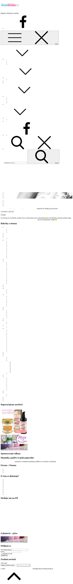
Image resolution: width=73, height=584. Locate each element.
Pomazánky (11, 339)
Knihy (9, 301)
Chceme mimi (8, 78)
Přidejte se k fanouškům (7, 461)
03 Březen (11, 266)
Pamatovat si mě (7, 553)
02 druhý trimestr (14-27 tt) (15, 380)
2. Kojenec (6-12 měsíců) (15, 250)
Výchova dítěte (12, 256)
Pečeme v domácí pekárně (15, 336)
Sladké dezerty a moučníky (15, 344)
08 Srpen (10, 274)
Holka (9, 282)
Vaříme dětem (12, 349)
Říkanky (10, 291)
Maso (9, 331)
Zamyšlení (7, 397)
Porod (6, 104)
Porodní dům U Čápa (17, 368)
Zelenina (10, 351)
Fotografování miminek (14, 359)
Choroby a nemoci (13, 251)
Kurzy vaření (11, 230)
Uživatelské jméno (6, 550)
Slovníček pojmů (9, 354)
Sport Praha (7, 494)
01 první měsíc (12, 241)
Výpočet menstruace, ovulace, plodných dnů (20, 79)
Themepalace (57, 568)
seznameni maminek (10, 483)
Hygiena (10, 384)
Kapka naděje (15, 364)
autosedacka (7, 486)
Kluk (9, 283)
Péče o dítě (11, 254)
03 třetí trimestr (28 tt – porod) (16, 381)
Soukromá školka (9, 484)
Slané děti (14, 370)
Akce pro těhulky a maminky (12, 227)
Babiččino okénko (9, 233)
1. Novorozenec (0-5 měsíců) (16, 248)
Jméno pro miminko (13, 98)
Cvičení (10, 383)
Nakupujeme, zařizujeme (11, 294)
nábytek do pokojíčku (10, 480)
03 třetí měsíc (11, 245)
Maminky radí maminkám (15, 99)
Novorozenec (8, 470)
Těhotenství (7, 96)
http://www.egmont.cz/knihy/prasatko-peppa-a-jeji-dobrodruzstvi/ (19, 219)
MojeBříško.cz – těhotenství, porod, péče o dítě (14, 10)
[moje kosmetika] (14, 443)
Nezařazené (7, 307)
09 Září (10, 275)
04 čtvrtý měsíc (12, 246)
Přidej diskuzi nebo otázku (15, 64)
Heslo (2, 551)
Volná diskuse (18, 208)
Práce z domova (12, 314)
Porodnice (7, 472)
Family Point (11, 229)
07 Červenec (11, 272)
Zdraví (10, 389)
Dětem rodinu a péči (17, 362)
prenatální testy (8, 492)
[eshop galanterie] (14, 449)
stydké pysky (8, 491)
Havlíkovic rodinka (13, 327)
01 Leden (10, 262)
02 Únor (10, 264)
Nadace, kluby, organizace (15, 360)
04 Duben (10, 267)
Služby (6, 356)
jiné (9, 299)
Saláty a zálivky (12, 343)
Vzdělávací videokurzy (10, 391)
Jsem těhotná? (8, 285)
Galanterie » (7, 121)
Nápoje (10, 333)
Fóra (12, 208)
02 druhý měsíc (12, 243)
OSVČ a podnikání (13, 311)
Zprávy (6, 401)
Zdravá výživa (8, 399)
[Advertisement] (36, 177)
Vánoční (10, 347)
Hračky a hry (11, 298)
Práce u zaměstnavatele (14, 312)
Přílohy (10, 341)
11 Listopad (11, 278)
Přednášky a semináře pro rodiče (17, 232)
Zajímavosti (7, 392)
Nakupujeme (7, 82)
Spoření (10, 373)
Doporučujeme (8, 259)
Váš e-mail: (4, 563)
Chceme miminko (9, 237)
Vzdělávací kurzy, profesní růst (16, 317)
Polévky (10, 338)
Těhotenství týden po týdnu (15, 103)
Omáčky (10, 335)
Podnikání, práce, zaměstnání (12, 309)
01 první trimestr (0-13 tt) (15, 378)
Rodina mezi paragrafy (10, 352)
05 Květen (11, 269)
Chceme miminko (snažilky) (12, 469)
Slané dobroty (12, 346)
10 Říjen (10, 277)
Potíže (9, 386)
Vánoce (10, 394)
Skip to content (5, 1)
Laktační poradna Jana (10, 286)
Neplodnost (11, 238)
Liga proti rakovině (16, 365)
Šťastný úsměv (15, 372)
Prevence (6, 481)
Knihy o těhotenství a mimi (15, 303)
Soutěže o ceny (8, 375)
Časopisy (10, 296)
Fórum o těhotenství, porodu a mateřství (19, 61)
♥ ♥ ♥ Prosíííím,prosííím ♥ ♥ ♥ (13, 488)
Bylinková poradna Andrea (11, 235)
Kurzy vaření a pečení (14, 330)
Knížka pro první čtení (29, 208)
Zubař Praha (7, 489)
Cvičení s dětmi (12, 357)
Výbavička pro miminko (15, 306)
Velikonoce (11, 396)
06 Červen (11, 270)
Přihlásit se (4, 555)
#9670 (15, 211)
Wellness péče (12, 293)
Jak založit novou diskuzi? (15, 62)
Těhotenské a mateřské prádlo (16, 304)
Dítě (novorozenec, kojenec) (12, 240)
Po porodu (11, 322)
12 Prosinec (11, 280)
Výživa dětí (11, 258)
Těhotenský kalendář (14, 101)
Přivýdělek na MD (13, 315)
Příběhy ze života (9, 325)
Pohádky (10, 119)
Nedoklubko (14, 367)
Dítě (5, 118)
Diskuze (6, 59)
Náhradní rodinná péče (14, 253)
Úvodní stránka (5, 208)
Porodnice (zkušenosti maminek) (17, 323)
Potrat (9, 388)
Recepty (6, 328)
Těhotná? (7, 81)
